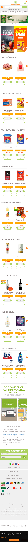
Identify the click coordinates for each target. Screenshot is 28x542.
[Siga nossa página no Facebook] (16, 463)
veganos (18, 434)
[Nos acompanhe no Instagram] (13, 463)
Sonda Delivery (14, 523)
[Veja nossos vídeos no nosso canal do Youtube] (18, 463)
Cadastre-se (17, 4)
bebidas (19, 433)
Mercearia (4, 11)
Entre (12, 4)
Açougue (18, 11)
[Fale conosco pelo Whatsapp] (10, 463)
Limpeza (12, 11)
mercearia (14, 433)
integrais (22, 434)
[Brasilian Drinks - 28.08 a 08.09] (7, 39)
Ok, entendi (14, 540)
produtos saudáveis (11, 434)
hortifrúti (4, 434)
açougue (23, 433)
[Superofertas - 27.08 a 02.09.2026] (20, 39)
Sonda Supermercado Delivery (4, 2)
